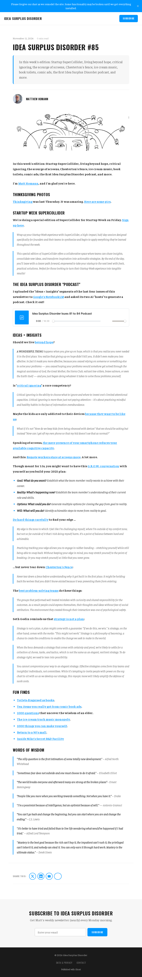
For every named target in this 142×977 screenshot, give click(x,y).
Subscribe (128, 18)
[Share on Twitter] (32, 876)
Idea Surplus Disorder (23, 18)
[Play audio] (33, 321)
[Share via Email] (49, 876)
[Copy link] (58, 876)
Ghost (78, 969)
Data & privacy (64, 962)
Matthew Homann (37, 99)
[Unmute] (110, 321)
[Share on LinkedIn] (40, 876)
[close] (138, 6)
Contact (81, 962)
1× (103, 321)
